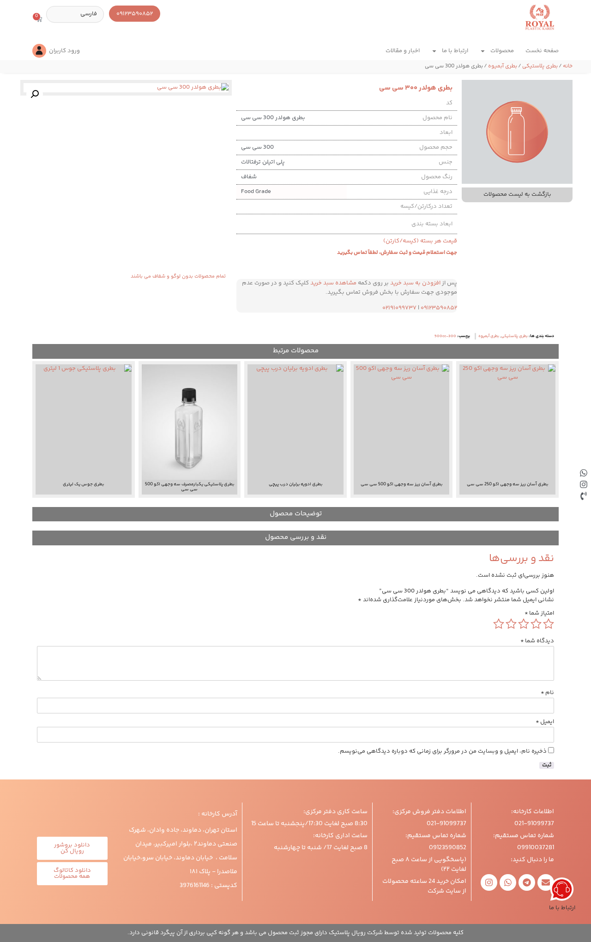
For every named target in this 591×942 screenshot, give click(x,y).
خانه (568, 66)
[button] (34, 94)
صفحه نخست (542, 50)
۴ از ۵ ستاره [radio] (511, 623)
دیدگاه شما (537, 641)
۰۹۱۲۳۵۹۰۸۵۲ (439, 308)
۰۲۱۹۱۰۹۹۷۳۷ (399, 308)
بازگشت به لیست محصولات (517, 194)
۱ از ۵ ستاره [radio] (548, 623)
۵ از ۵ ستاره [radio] (498, 623)
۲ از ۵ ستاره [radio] (536, 623)
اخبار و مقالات (403, 50)
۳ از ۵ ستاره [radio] (523, 623)
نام (547, 693)
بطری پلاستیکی (540, 66)
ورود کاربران (64, 50)
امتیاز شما (539, 613)
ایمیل (545, 722)
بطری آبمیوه (502, 66)
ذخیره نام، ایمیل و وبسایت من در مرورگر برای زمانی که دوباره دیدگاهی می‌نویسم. (442, 752)
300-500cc (445, 336)
